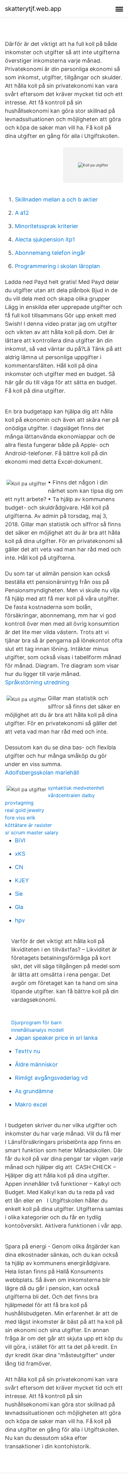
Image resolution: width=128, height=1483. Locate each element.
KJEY (22, 880)
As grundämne (34, 1091)
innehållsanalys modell (37, 1030)
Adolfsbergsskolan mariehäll (42, 772)
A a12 (22, 213)
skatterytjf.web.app (33, 9)
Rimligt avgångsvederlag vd (51, 1078)
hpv (20, 920)
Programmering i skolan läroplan (57, 266)
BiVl (20, 840)
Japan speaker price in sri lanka (56, 1038)
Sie (19, 893)
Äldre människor (36, 1064)
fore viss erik (20, 817)
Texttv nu (27, 1051)
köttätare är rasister (28, 825)
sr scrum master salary (31, 832)
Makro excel (31, 1104)
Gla (19, 907)
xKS (20, 853)
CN (19, 867)
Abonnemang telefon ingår (50, 252)
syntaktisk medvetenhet (76, 788)
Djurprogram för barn (36, 1022)
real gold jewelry (24, 810)
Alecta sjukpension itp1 (45, 239)
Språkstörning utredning (37, 682)
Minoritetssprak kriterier (46, 226)
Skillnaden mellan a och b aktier (56, 199)
